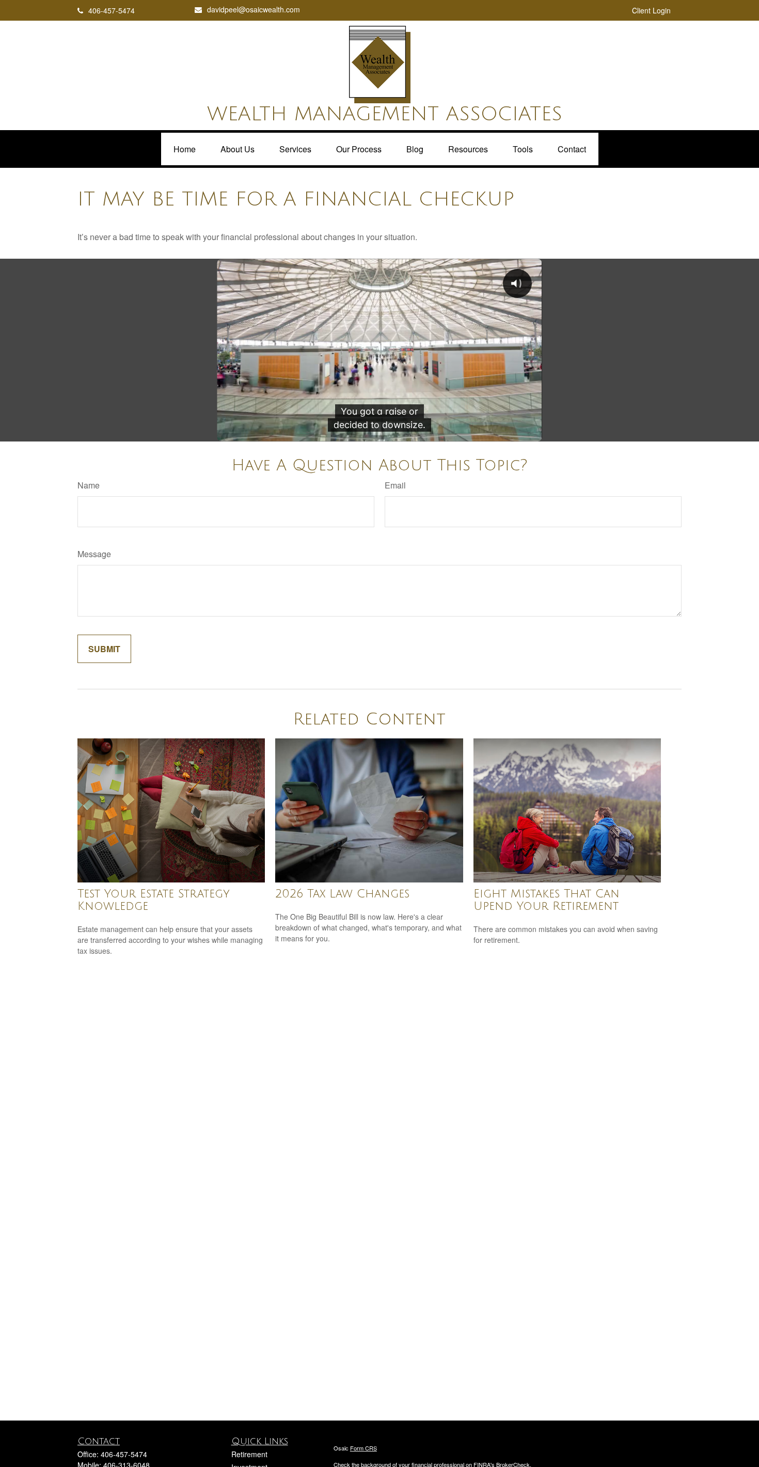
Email (395, 485)
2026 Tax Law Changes (342, 894)
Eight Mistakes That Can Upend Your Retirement (546, 900)
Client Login (651, 10)
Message (94, 554)
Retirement (249, 1454)
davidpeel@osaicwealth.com (253, 9)
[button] (184, 149)
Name (88, 485)
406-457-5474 (111, 10)
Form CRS (363, 1448)
